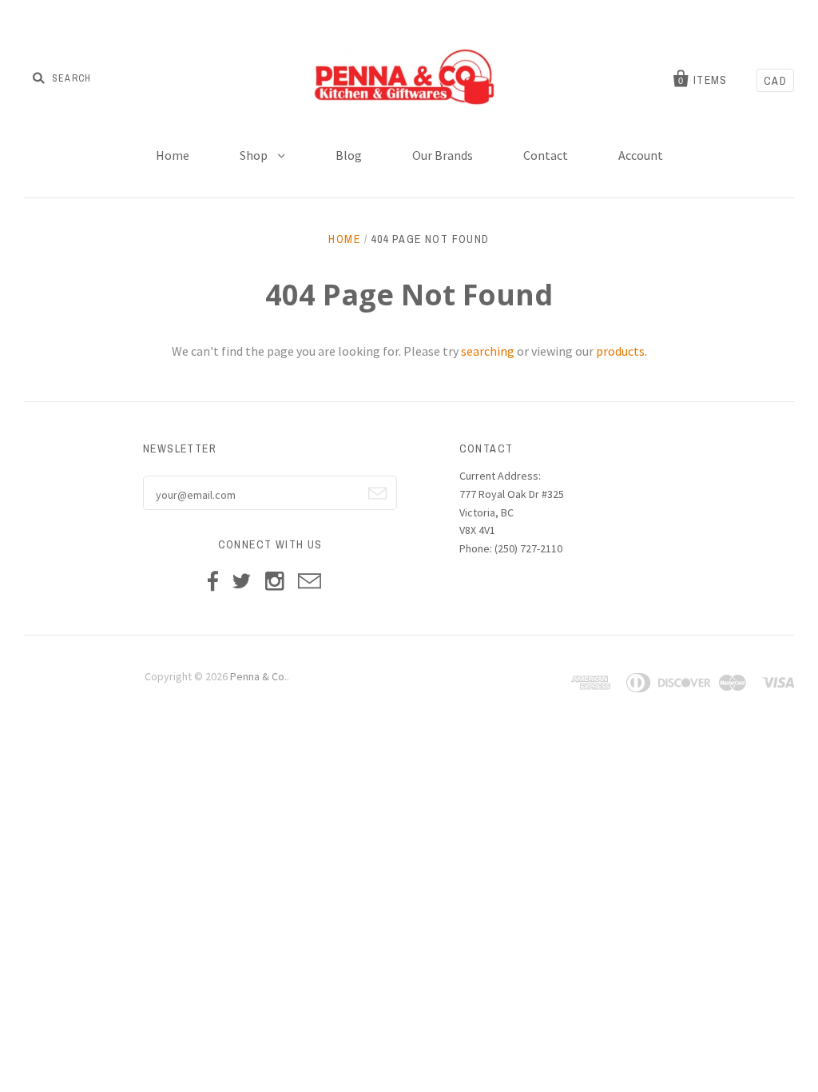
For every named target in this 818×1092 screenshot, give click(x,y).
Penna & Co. (258, 676)
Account (640, 155)
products (620, 351)
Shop (255, 155)
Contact (545, 155)
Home (172, 155)
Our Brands (442, 155)
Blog (349, 155)
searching (487, 351)
